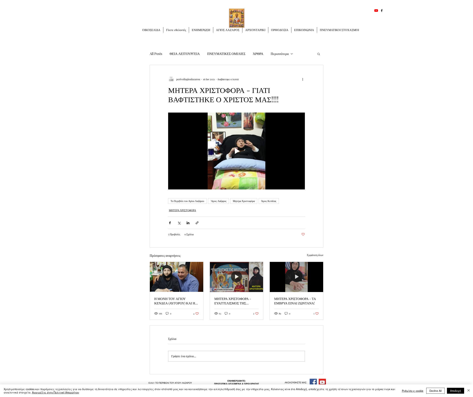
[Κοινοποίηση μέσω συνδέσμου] (197, 223)
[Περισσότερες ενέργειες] (302, 79)
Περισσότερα (280, 53)
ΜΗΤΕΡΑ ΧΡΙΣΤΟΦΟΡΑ (182, 210)
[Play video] (236, 151)
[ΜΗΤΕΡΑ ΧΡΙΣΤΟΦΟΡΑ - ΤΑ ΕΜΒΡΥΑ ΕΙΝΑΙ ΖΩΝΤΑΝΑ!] (296, 277)
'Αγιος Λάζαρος (218, 201)
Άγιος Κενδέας (268, 201)
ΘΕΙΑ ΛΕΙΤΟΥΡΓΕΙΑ (185, 53)
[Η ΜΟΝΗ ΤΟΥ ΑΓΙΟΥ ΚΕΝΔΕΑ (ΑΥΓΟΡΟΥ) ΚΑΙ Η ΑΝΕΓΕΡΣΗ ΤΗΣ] (176, 277)
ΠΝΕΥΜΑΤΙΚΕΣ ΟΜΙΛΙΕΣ (226, 53)
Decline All (435, 391)
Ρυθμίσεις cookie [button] (412, 391)
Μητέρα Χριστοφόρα (244, 201)
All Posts (156, 53)
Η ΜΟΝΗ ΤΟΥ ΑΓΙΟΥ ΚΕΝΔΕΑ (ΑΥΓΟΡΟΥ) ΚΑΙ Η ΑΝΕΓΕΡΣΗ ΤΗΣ (174, 300)
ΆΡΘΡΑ (258, 53)
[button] (201, 30)
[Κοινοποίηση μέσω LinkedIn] (188, 223)
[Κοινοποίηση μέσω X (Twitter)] (179, 223)
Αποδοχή (455, 391)
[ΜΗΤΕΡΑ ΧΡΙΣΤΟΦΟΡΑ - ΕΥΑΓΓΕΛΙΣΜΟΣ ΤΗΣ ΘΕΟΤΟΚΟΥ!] (236, 277)
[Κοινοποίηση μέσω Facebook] (170, 223)
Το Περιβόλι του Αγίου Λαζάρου (187, 201)
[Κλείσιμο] (468, 390)
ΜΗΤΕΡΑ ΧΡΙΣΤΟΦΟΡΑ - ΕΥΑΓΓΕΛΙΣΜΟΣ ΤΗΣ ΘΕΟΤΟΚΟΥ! (232, 300)
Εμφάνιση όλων (315, 255)
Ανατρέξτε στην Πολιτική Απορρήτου (55, 392)
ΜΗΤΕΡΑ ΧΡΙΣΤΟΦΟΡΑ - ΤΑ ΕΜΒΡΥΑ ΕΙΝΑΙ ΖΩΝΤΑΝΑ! (295, 300)
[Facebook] (382, 10)
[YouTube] (376, 10)
